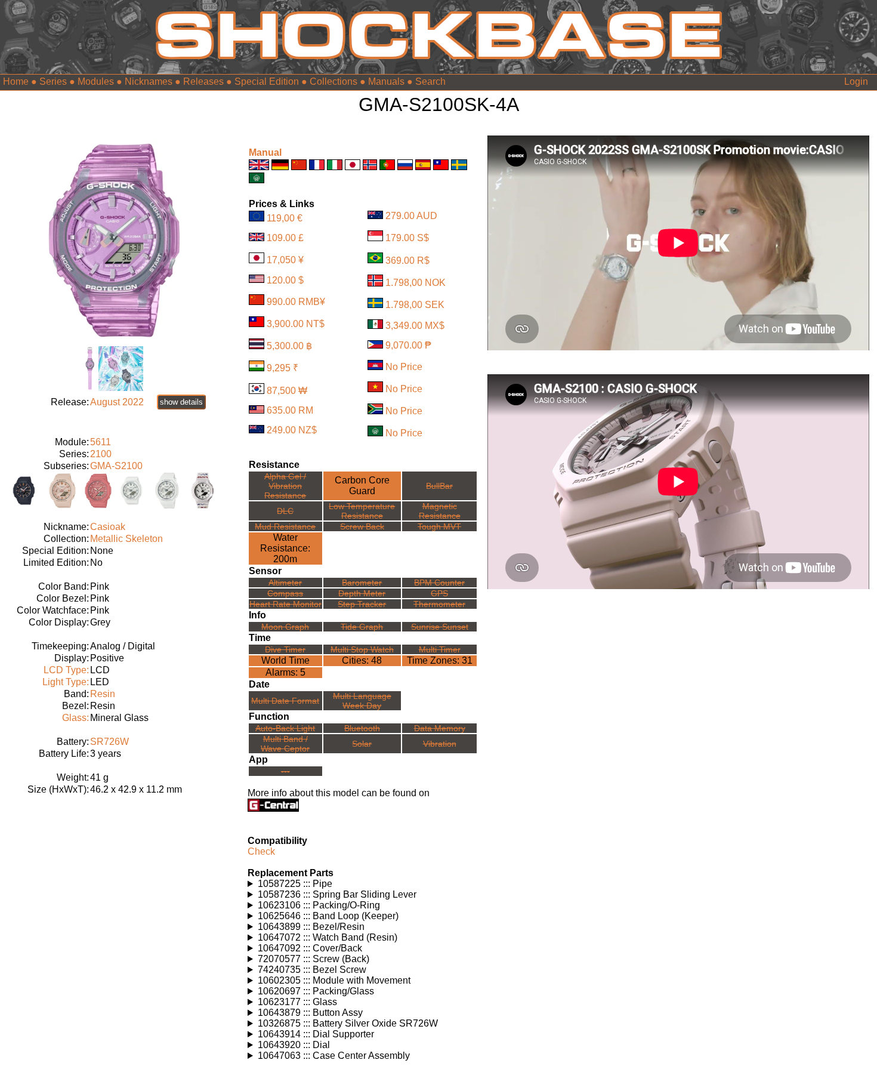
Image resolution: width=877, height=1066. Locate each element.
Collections (333, 81)
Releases (203, 81)
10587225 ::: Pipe (295, 884)
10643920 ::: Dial (294, 1045)
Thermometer (439, 604)
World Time (285, 660)
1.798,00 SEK (414, 305)
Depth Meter (361, 593)
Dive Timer (285, 649)
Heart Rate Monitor (285, 604)
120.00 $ (285, 280)
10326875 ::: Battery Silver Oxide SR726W (348, 1023)
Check (261, 851)
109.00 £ (285, 238)
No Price (403, 367)
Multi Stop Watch (362, 649)
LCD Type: (66, 670)
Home (16, 81)
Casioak (107, 527)
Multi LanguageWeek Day (362, 700)
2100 (101, 454)
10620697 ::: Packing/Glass (316, 991)
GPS (439, 593)
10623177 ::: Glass (297, 1002)
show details (181, 402)
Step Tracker (362, 604)
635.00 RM (290, 410)
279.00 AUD (411, 216)
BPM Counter (439, 582)
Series (53, 81)
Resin (102, 694)
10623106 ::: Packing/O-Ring (319, 905)
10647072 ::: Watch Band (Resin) (327, 937)
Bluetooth (362, 728)
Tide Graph (362, 626)
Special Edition (266, 81)
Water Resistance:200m (285, 548)
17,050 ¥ (285, 260)
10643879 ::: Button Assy (310, 1013)
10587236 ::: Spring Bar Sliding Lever (337, 894)
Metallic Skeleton (126, 539)
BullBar (439, 486)
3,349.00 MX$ (414, 326)
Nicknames (148, 81)
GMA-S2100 (116, 466)
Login (856, 81)
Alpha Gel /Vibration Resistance (285, 486)
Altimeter (285, 582)
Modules (96, 81)
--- (285, 771)
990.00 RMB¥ (296, 302)
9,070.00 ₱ (408, 345)
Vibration (439, 743)
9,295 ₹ (282, 368)
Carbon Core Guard (362, 485)
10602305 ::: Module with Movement (334, 980)
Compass (285, 593)
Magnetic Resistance (440, 510)
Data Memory (439, 728)
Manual (265, 152)
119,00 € (284, 218)
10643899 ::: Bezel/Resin (311, 927)
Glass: (75, 718)
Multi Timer (440, 649)
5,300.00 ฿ (289, 346)
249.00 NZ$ (292, 430)
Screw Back (362, 526)
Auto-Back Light (285, 728)
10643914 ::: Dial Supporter (316, 1034)
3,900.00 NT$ (296, 324)
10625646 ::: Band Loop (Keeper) (328, 916)
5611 (100, 442)
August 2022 (117, 402)
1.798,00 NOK (415, 283)
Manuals (386, 81)
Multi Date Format (285, 700)
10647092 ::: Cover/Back (310, 948)
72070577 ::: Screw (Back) (313, 959)
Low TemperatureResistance (362, 510)
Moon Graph (285, 626)
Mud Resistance (285, 526)
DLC (285, 511)
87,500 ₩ (287, 391)
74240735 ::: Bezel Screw (312, 970)
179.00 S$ (407, 238)
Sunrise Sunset (439, 626)
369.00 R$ (407, 260)
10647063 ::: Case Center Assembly (334, 1055)
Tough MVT (439, 526)
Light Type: (65, 682)
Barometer (362, 582)
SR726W (109, 742)
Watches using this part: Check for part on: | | (339, 884)
